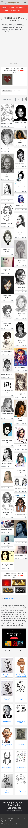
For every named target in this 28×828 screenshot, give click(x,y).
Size (14, 90)
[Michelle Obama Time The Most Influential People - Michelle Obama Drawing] (20, 177)
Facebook (18, 811)
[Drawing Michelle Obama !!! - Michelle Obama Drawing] (20, 550)
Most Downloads (7, 90)
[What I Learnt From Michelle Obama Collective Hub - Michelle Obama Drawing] (20, 482)
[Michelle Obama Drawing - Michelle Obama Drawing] (20, 249)
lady (19, 99)
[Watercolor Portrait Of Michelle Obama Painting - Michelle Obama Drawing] (7, 476)
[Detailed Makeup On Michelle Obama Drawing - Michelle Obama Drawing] (7, 556)
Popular (18, 90)
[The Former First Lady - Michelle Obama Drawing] (7, 455)
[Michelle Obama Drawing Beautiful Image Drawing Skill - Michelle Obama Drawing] (7, 238)
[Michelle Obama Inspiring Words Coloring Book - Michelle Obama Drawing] (20, 503)
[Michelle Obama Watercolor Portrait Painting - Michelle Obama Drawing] (20, 382)
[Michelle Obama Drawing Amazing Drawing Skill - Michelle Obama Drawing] (20, 222)
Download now (15, 10)
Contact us (19, 824)
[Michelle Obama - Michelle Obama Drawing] (20, 199)
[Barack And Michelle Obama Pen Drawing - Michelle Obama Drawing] (7, 524)
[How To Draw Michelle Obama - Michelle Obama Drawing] (20, 134)
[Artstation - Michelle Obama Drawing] (20, 529)
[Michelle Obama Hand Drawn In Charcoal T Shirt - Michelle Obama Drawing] (7, 405)
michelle (7, 598)
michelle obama (8, 99)
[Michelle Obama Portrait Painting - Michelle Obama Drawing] (20, 357)
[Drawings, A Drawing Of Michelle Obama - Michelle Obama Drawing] (7, 138)
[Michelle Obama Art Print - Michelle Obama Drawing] (7, 189)
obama (13, 598)
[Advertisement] (14, 48)
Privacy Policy (5, 824)
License (12, 824)
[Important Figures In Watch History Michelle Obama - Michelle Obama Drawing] (20, 155)
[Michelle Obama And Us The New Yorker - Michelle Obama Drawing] (7, 384)
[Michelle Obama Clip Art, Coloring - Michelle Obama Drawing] (7, 213)
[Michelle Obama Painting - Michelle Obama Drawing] (7, 340)
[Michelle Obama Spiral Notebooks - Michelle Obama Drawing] (7, 365)
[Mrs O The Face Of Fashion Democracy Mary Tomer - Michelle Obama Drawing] (20, 435)
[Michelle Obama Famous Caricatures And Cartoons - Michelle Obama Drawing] (20, 408)
